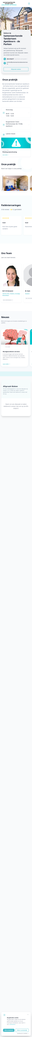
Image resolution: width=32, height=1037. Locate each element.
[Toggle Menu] (29, 3)
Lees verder (5, 155)
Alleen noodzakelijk (22, 1030)
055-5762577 (10, 59)
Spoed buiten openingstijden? (21, 59)
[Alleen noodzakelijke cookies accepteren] (28, 1014)
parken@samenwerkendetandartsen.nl (17, 63)
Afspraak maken (16, 69)
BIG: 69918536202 (7, 300)
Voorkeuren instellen (22, 1033)
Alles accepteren (9, 1030)
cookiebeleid (12, 1024)
